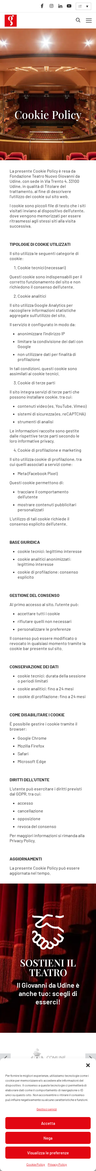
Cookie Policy (35, 1164)
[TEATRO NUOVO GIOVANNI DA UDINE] (10, 20)
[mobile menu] (88, 20)
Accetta (48, 1123)
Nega (48, 1138)
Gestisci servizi (47, 1109)
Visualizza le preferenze (48, 1152)
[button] (88, 1065)
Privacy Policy (57, 1164)
